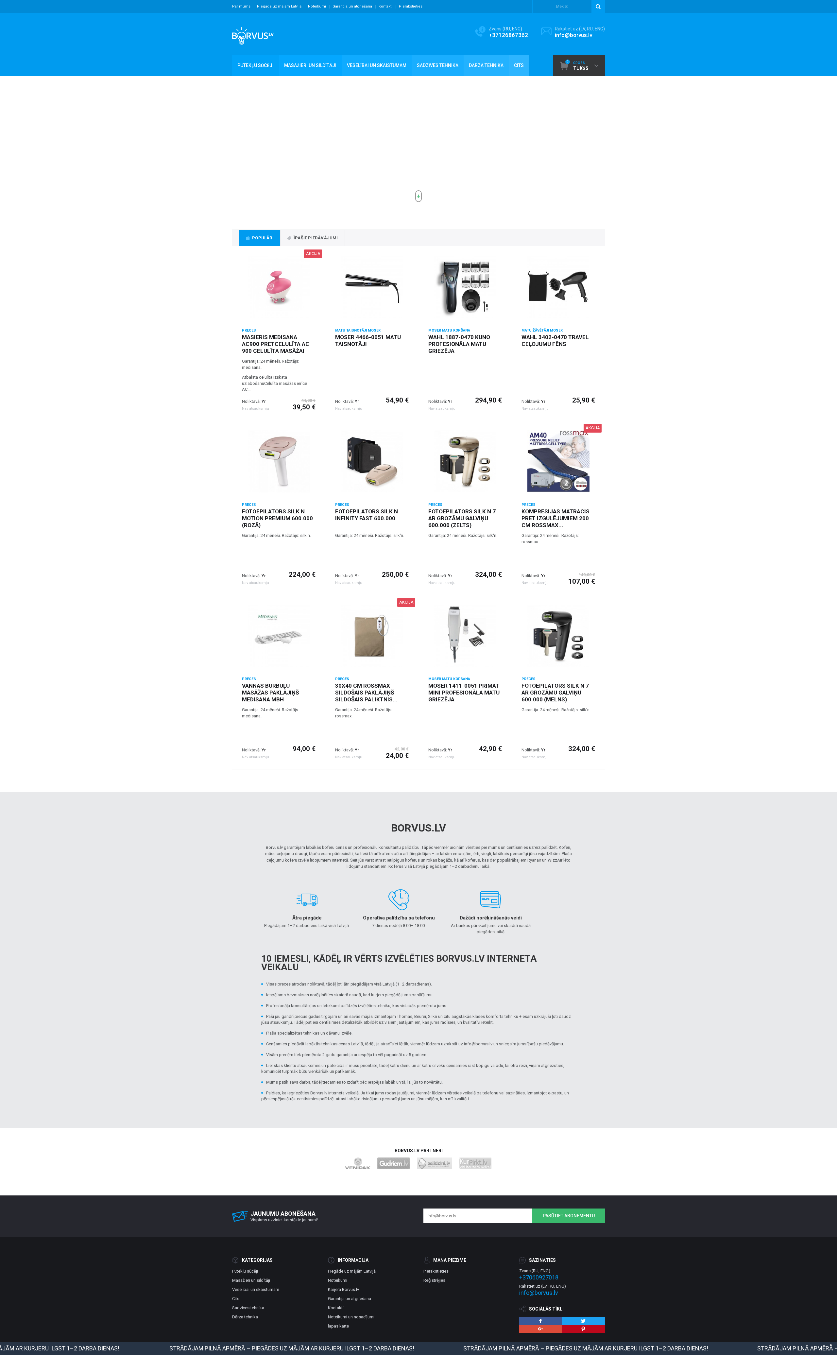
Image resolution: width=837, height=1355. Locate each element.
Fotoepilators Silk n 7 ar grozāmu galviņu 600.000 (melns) (555, 692)
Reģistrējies (434, 1280)
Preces (249, 330)
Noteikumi (317, 6)
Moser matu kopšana (449, 330)
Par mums (241, 6)
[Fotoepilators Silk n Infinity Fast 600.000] (372, 461)
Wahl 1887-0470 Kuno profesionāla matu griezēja (459, 344)
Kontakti (385, 6)
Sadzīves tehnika (248, 1307)
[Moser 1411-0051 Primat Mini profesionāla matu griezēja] (465, 636)
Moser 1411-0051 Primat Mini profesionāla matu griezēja (464, 692)
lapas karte (338, 1326)
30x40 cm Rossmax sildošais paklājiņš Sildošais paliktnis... (366, 692)
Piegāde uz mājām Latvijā (279, 6)
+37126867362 (508, 35)
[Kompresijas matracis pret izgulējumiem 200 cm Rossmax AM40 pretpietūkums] (558, 461)
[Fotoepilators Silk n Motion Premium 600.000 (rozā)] (279, 461)
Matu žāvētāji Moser (542, 330)
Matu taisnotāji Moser (358, 330)
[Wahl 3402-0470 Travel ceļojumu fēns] (558, 287)
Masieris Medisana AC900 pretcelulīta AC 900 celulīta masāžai (275, 344)
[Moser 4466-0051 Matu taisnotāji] (372, 287)
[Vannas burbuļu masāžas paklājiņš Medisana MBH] (279, 636)
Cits (235, 1298)
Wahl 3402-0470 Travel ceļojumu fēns (555, 340)
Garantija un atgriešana (352, 6)
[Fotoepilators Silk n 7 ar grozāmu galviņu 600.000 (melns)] (558, 636)
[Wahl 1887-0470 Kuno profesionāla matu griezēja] (465, 287)
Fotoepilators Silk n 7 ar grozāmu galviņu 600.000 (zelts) (462, 518)
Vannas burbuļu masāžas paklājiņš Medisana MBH (270, 692)
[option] (418, 141)
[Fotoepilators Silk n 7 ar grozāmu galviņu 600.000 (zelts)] (465, 461)
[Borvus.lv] (253, 34)
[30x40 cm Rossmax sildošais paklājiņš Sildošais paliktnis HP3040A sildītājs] (372, 636)
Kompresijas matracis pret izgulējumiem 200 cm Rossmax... (555, 518)
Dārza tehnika (245, 1316)
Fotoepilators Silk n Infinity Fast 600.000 (366, 515)
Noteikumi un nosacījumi (351, 1316)
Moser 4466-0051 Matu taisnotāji (368, 340)
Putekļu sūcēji (245, 1271)
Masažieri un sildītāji (251, 1280)
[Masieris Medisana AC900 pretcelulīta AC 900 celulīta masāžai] (279, 287)
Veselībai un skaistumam (255, 1289)
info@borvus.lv (573, 35)
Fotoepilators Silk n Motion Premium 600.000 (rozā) (277, 518)
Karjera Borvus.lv (343, 1289)
